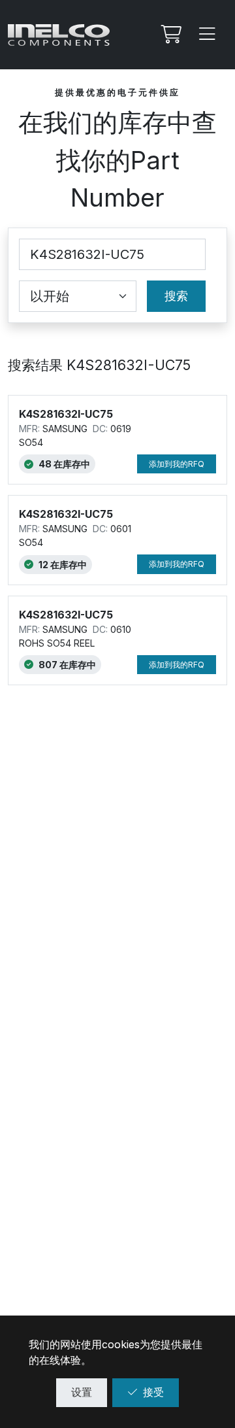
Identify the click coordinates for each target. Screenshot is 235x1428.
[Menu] (207, 34)
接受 (153, 1392)
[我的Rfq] (169, 34)
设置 (81, 1392)
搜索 (176, 296)
